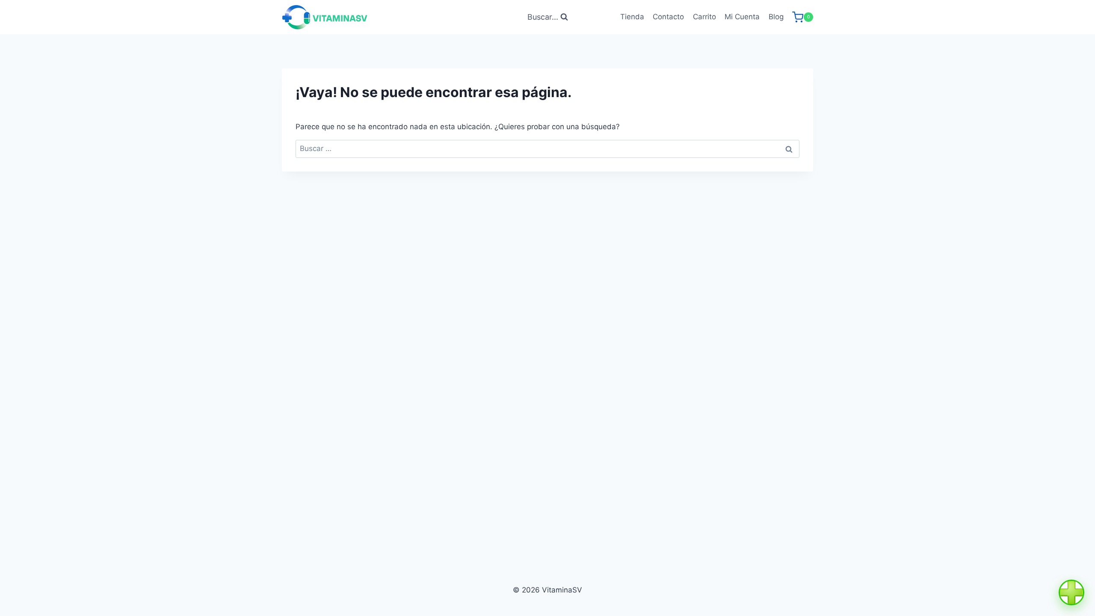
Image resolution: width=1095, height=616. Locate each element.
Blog (776, 16)
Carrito (704, 16)
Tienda (632, 16)
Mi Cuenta (742, 16)
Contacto (668, 16)
